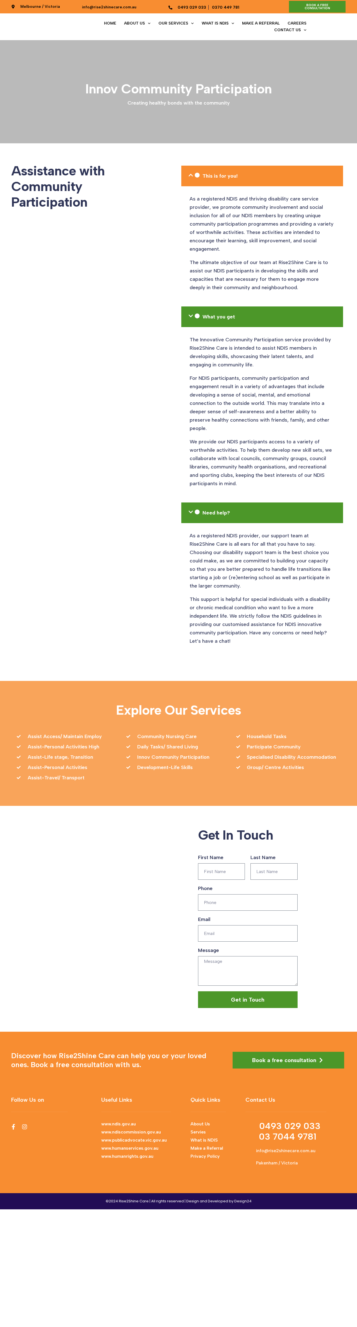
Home (110, 23)
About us (134, 23)
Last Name (263, 857)
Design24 (243, 1201)
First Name (210, 857)
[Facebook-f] (13, 1126)
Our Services (173, 23)
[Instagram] (24, 1126)
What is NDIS (215, 23)
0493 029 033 (289, 1126)
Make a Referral (261, 23)
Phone (205, 888)
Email (204, 919)
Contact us (287, 30)
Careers (297, 23)
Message (208, 950)
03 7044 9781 (287, 1136)
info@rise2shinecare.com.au (285, 1150)
